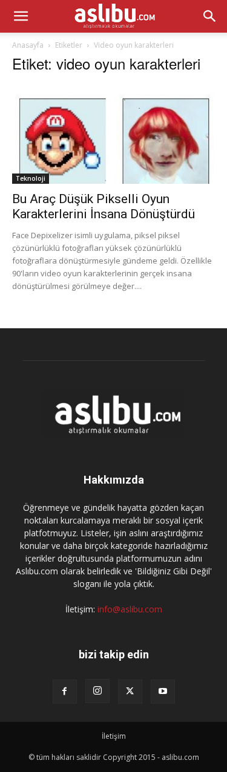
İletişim (114, 736)
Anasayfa (28, 45)
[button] (20, 16)
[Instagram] (97, 691)
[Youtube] (163, 692)
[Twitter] (130, 692)
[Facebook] (65, 692)
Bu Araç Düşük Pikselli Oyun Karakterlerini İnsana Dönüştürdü (103, 206)
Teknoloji (30, 178)
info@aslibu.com (129, 609)
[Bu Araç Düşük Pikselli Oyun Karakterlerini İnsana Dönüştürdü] (113, 134)
